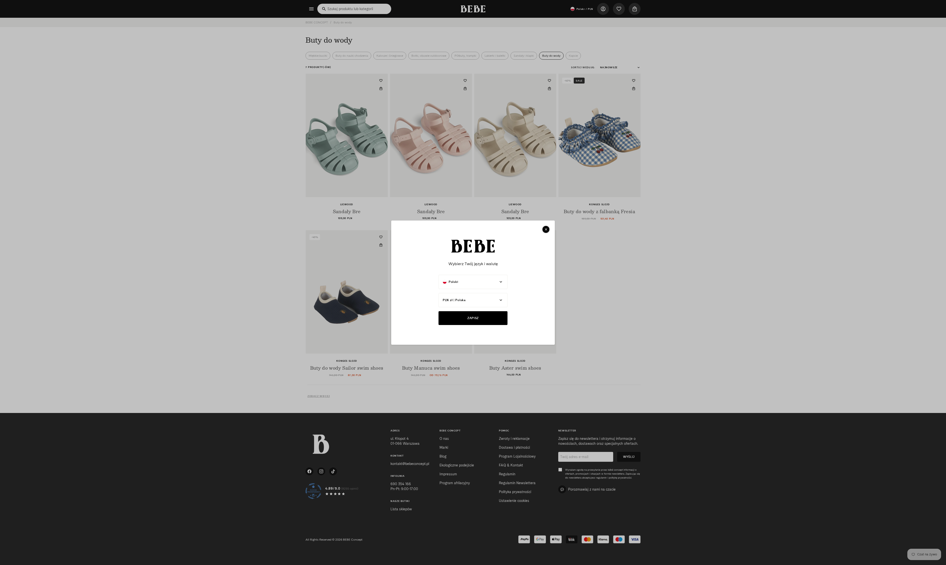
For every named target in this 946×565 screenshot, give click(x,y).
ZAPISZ (473, 318)
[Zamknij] (546, 229)
